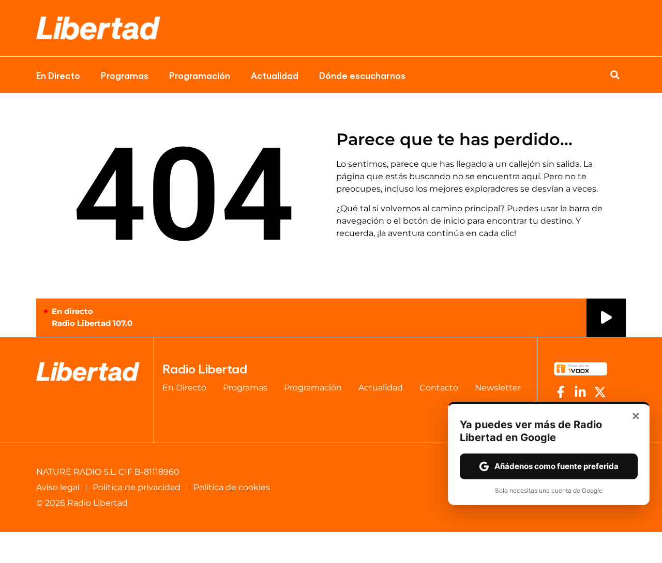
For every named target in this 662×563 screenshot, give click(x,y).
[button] (615, 75)
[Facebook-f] (560, 392)
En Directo (58, 75)
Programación (199, 75)
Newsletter (498, 388)
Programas (124, 75)
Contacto (438, 388)
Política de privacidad (136, 487)
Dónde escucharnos (362, 75)
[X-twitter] (600, 392)
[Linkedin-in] (580, 392)
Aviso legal (58, 487)
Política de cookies (231, 487)
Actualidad (274, 75)
